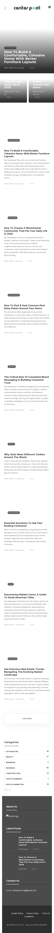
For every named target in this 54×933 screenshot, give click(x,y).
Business (12, 366)
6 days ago (18, 333)
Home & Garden (10, 48)
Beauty (27, 757)
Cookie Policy (17, 913)
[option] (27, 62)
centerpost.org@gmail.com (24, 890)
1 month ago (19, 550)
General (11, 444)
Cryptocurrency (27, 779)
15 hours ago (19, 68)
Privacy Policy (32, 913)
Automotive (27, 751)
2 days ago (18, 261)
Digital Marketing (27, 784)
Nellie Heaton (9, 68)
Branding (27, 762)
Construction (27, 773)
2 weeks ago (19, 410)
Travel (11, 584)
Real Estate (12, 217)
